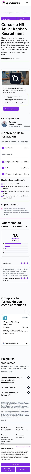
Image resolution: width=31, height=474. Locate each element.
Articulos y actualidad (6, 441)
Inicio (3, 13)
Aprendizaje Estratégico (21, 429)
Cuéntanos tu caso (11, 109)
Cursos (7, 13)
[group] (15, 311)
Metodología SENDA (6, 429)
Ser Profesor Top (20, 437)
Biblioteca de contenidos (7, 439)
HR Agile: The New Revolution (11, 323)
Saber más (27, 126)
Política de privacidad (23, 447)
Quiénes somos (4, 437)
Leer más (4, 420)
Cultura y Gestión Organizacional (18, 13)
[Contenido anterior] (25, 311)
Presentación (8, 154)
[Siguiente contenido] (28, 311)
